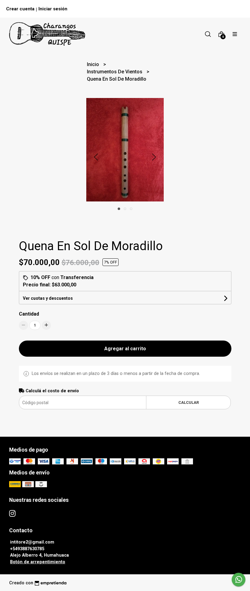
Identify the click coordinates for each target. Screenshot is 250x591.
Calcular (188, 402)
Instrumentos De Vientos (115, 72)
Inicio (93, 64)
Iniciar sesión (52, 9)
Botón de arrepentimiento (37, 562)
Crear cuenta (20, 9)
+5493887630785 (27, 548)
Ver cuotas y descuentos (48, 298)
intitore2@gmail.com (32, 542)
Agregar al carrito (125, 348)
